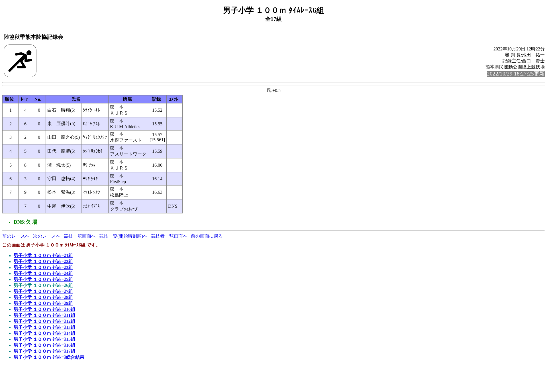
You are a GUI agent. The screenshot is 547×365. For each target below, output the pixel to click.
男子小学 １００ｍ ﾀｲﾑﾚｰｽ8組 (43, 297)
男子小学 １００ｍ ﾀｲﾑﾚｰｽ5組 (43, 279)
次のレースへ (46, 236)
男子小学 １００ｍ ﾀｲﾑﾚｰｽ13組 (44, 327)
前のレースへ (16, 236)
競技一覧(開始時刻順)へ (123, 236)
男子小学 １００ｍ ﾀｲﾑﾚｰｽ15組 (44, 339)
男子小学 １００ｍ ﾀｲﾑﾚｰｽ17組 (44, 351)
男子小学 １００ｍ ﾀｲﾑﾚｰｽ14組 (44, 333)
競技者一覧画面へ (169, 236)
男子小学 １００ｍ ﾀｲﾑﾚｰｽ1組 (43, 255)
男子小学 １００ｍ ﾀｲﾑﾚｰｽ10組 (44, 309)
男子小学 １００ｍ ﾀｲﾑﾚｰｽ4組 (43, 273)
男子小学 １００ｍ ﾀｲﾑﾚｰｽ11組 (44, 315)
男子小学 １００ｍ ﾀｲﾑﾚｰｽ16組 (44, 345)
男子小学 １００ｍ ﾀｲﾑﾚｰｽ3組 (43, 267)
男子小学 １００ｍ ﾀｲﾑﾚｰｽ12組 (44, 321)
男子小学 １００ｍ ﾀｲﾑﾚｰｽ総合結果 (49, 357)
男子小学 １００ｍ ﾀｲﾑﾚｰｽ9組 (43, 303)
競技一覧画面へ (80, 236)
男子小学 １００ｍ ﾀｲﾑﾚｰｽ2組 (43, 261)
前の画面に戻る (207, 236)
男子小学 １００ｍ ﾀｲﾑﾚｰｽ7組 (43, 291)
